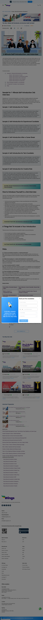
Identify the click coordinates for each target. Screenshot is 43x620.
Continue (23, 320)
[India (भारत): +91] (20, 309)
